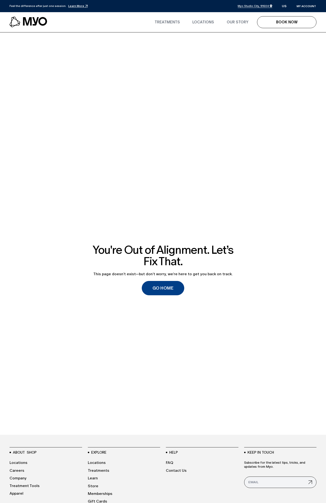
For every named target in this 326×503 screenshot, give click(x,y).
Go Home (163, 288)
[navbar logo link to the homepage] (29, 22)
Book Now (287, 22)
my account (306, 6)
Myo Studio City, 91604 (253, 6)
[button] (284, 6)
